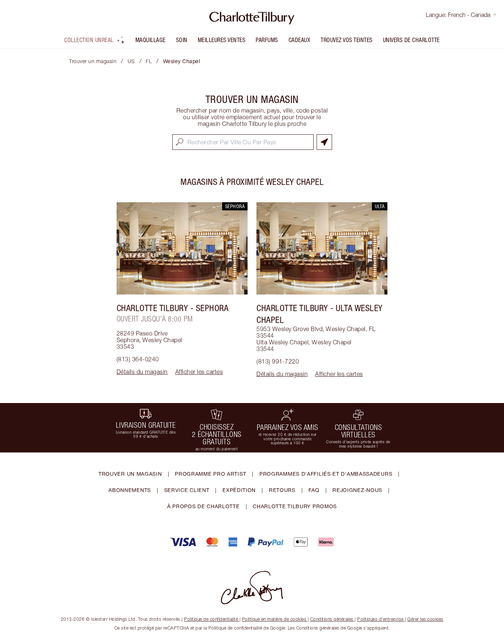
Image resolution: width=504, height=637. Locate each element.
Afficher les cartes (199, 371)
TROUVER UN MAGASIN (130, 474)
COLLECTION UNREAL (89, 40)
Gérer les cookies (425, 619)
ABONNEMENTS (129, 490)
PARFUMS (267, 40)
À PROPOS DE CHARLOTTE (203, 506)
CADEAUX (300, 40)
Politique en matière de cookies (274, 619)
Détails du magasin (142, 371)
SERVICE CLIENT (187, 490)
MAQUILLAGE (150, 40)
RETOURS (282, 490)
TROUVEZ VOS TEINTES (347, 40)
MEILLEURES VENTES (222, 40)
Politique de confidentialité (211, 619)
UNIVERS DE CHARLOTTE (411, 40)
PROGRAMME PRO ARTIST (210, 474)
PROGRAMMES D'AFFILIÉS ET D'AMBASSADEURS (325, 474)
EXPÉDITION (239, 490)
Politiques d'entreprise (380, 619)
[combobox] (243, 142)
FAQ (313, 490)
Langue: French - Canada (458, 15)
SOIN (181, 40)
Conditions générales (331, 619)
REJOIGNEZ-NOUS (357, 490)
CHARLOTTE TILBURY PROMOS (295, 506)
